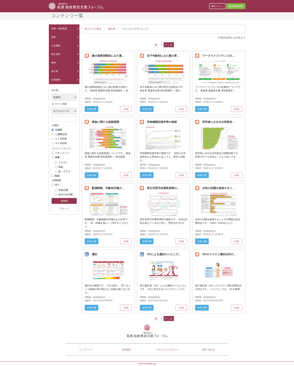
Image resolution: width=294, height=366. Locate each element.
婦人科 (54, 71)
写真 (60, 167)
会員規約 (126, 349)
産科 (53, 37)
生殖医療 (55, 80)
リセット (64, 208)
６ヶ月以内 (61, 143)
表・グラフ (64, 171)
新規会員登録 (236, 6)
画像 (57, 157)
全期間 (58, 129)
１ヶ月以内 (61, 138)
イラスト (63, 162)
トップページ (85, 349)
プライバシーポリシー (167, 349)
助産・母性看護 (59, 28)
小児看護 (55, 46)
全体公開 (63, 190)
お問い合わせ (208, 349)
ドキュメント (62, 152)
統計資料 (55, 54)
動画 (57, 175)
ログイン (218, 6)
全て (57, 184)
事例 (53, 63)
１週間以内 (61, 134)
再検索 (64, 201)
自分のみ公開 (65, 194)
